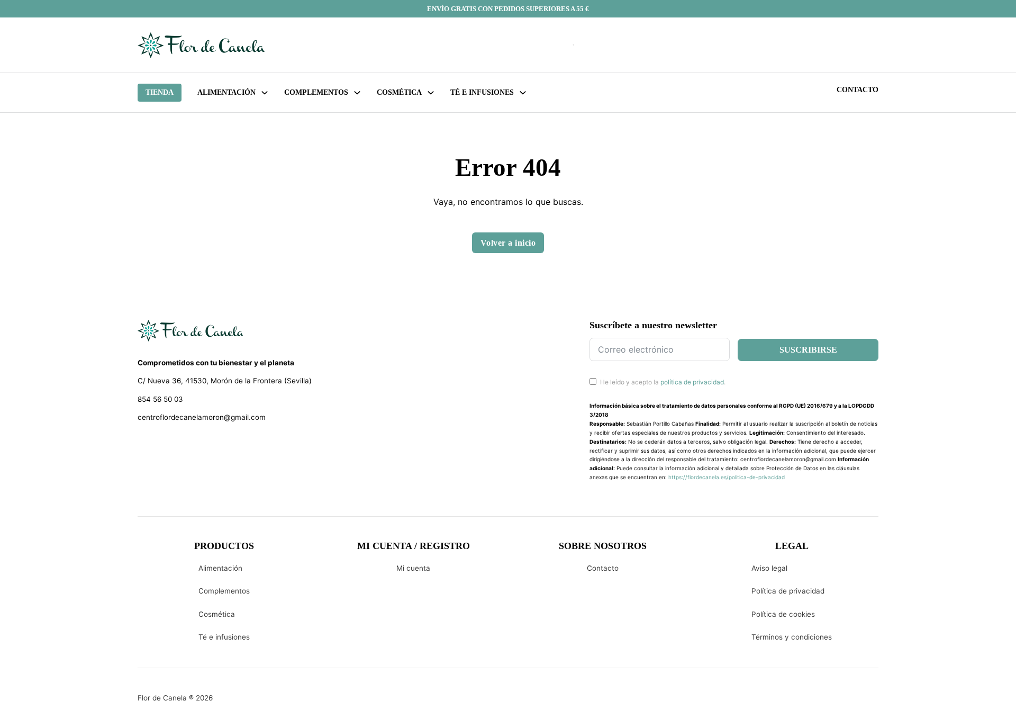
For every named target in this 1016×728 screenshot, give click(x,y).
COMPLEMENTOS (316, 92)
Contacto (857, 90)
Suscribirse (808, 349)
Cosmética (216, 614)
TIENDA (160, 92)
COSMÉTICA (399, 92)
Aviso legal (769, 568)
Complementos (224, 591)
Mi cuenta (413, 568)
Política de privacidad (787, 591)
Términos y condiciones (791, 637)
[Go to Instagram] (161, 444)
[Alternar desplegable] (264, 92)
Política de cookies (783, 614)
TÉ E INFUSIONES (482, 92)
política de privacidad (692, 382)
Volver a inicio (508, 242)
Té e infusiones (224, 637)
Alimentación (226, 92)
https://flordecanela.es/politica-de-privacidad (726, 477)
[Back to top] (936, 704)
